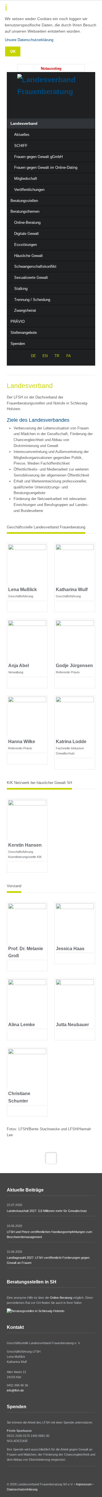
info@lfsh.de (15, 1390)
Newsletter (23, 1477)
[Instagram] (63, 107)
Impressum (84, 1484)
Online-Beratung (61, 1297)
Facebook (9, 1477)
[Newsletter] (74, 107)
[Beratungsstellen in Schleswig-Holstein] (35, 1311)
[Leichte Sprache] (27, 107)
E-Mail (10, 604)
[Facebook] (51, 107)
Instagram (16, 1477)
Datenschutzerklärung (22, 1489)
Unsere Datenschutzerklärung (29, 40)
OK (13, 51)
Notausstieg (51, 68)
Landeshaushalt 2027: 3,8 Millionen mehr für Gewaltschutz (47, 1211)
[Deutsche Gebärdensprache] (39, 107)
